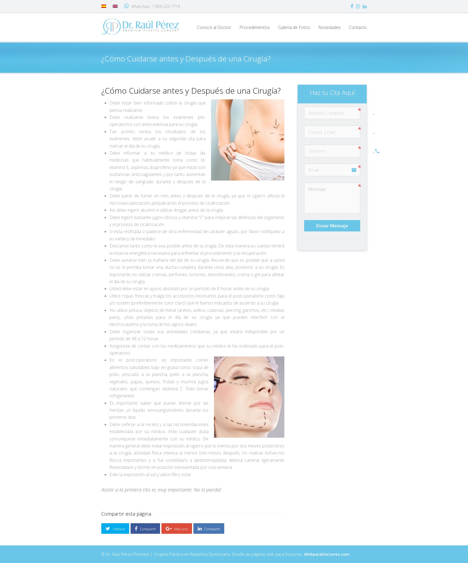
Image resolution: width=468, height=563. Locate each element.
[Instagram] (358, 6)
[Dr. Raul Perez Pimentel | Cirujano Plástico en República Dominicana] (140, 26)
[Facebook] (351, 6)
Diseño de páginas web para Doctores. (290, 554)
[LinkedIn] (365, 6)
